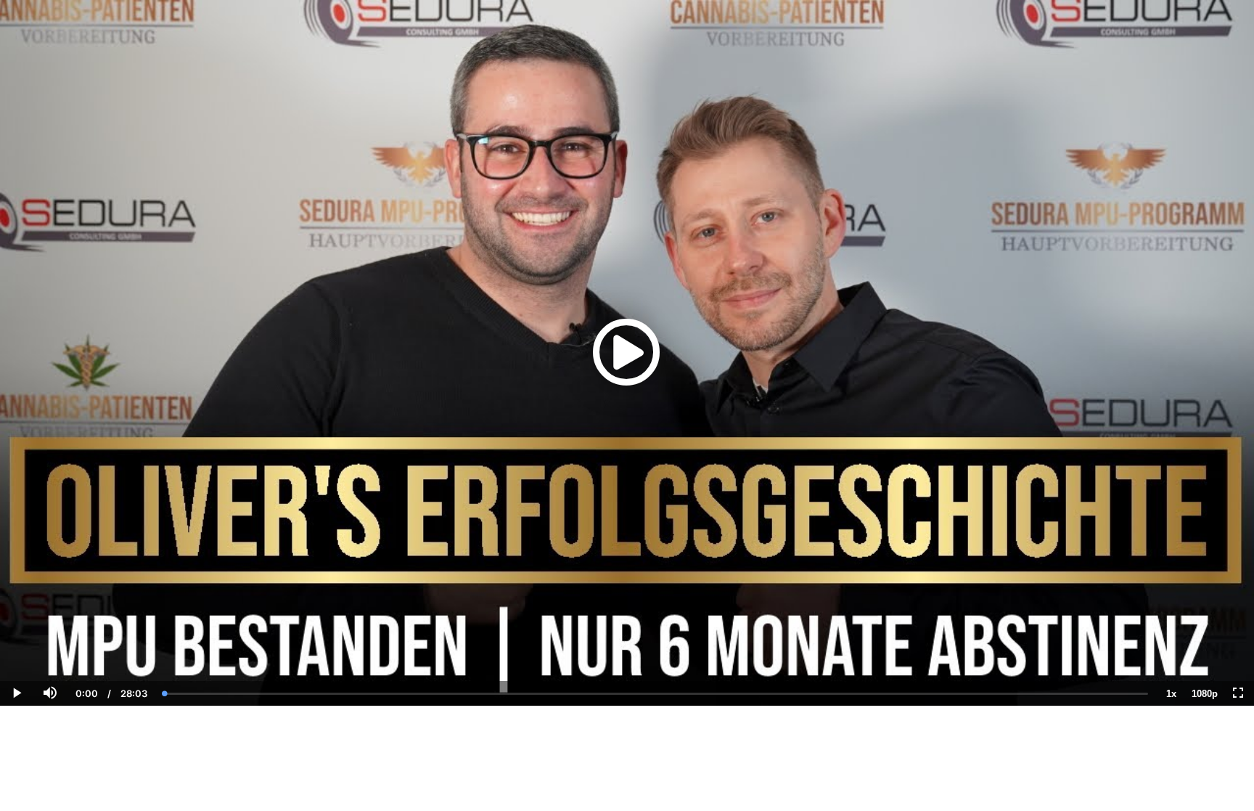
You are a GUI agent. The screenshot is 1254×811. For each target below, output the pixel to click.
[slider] (49, 643)
